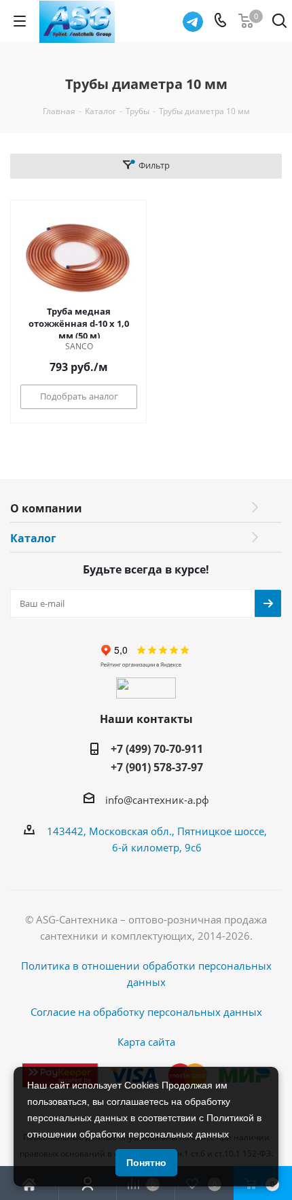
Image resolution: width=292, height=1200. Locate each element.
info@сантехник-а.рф (157, 800)
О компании (46, 508)
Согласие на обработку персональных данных (146, 1012)
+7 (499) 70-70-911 (157, 748)
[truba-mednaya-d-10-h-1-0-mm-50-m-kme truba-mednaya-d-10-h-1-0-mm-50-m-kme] (78, 257)
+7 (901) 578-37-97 (157, 767)
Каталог (33, 538)
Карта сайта (146, 1041)
